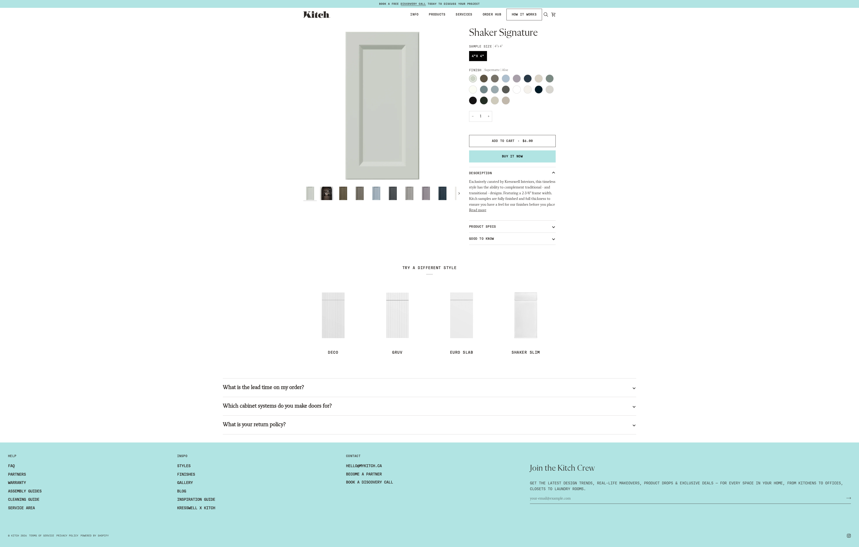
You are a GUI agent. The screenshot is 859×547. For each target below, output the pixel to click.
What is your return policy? (254, 424)
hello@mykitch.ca (364, 466)
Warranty (17, 482)
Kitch (15, 535)
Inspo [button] (182, 456)
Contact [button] (353, 456)
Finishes (186, 474)
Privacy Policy (67, 535)
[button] (414, 14)
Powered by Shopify (95, 535)
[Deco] (333, 315)
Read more (477, 210)
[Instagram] (849, 536)
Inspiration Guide (196, 499)
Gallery (185, 482)
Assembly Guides (25, 491)
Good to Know (481, 239)
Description (480, 173)
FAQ (11, 466)
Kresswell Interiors (519, 182)
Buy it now (512, 156)
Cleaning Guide (23, 499)
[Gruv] (397, 315)
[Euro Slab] (461, 315)
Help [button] (12, 456)
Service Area (21, 508)
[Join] (847, 498)
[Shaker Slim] (526, 315)
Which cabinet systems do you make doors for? (277, 406)
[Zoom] (312, 176)
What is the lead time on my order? (263, 387)
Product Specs (482, 227)
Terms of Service (41, 535)
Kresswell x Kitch (196, 508)
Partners (17, 474)
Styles (184, 466)
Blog (181, 491)
